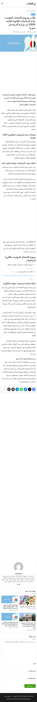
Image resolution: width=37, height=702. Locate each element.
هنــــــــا (30, 268)
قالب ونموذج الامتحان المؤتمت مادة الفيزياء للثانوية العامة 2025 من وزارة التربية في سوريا (9, 624)
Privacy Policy (10, 699)
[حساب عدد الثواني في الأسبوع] (27, 600)
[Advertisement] (18, 71)
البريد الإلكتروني (32, 671)
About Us (28, 699)
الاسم (34, 663)
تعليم (28, 10)
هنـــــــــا (15, 272)
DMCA (16, 699)
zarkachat (18, 574)
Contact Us (22, 699)
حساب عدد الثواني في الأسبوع (28, 606)
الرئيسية (32, 10)
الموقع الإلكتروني (32, 678)
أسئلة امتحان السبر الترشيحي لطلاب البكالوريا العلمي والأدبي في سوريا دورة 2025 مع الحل (10, 606)
